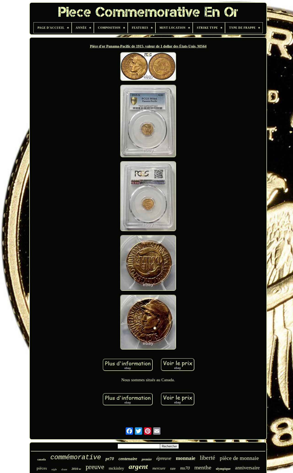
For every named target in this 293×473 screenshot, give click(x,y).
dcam (64, 469)
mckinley (116, 468)
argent (138, 466)
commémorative (75, 457)
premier (147, 459)
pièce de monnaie (239, 458)
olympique (223, 468)
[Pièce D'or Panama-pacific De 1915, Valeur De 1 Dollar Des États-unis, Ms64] (148, 67)
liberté (207, 457)
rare (173, 468)
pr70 (110, 458)
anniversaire (247, 467)
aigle (54, 469)
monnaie (185, 458)
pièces (42, 468)
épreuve (163, 458)
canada (41, 459)
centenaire (128, 458)
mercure (158, 468)
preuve (95, 466)
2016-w (76, 468)
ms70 (185, 467)
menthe (202, 467)
